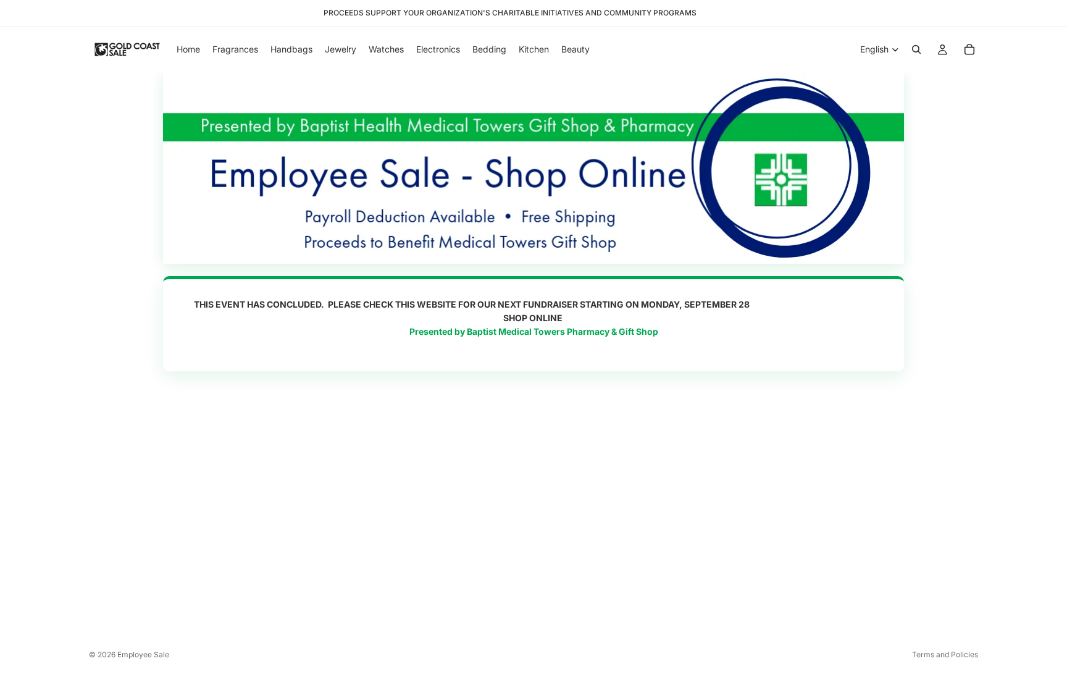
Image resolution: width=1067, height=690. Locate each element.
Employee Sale (143, 654)
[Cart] (969, 49)
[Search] (916, 49)
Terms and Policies (945, 654)
